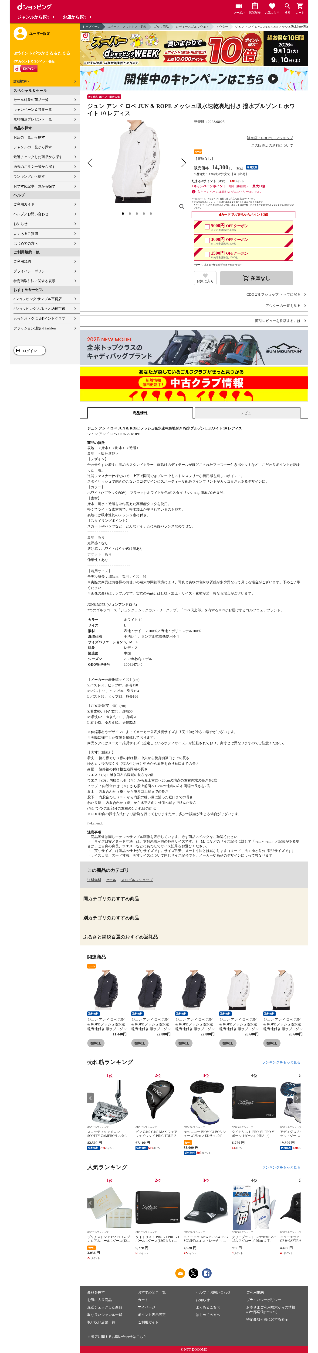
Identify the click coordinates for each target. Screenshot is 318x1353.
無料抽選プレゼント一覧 (33, 119)
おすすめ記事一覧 (152, 1292)
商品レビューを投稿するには (278, 321)
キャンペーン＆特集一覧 (33, 109)
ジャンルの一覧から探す (33, 147)
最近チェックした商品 (104, 1307)
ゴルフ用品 (161, 26)
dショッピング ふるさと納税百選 (39, 309)
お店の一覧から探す (29, 137)
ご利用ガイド (24, 204)
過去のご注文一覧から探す (34, 167)
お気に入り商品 (99, 1300)
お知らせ (20, 224)
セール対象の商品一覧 (31, 100)
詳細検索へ (22, 81)
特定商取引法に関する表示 (34, 281)
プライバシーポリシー (31, 271)
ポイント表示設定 (152, 1315)
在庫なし (95, 1043)
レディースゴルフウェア (192, 26)
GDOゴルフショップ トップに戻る (274, 294)
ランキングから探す (29, 176)
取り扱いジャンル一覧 (104, 1315)
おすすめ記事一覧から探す (34, 186)
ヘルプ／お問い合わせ (31, 214)
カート (143, 1300)
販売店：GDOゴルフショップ (270, 138)
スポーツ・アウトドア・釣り (127, 26)
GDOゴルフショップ (137, 880)
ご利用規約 (22, 261)
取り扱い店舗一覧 (101, 1322)
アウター (222, 26)
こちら (141, 1337)
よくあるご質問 (26, 233)
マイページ (146, 1307)
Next (297, 1098)
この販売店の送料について (272, 145)
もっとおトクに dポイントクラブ (39, 318)
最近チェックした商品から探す (38, 157)
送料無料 (94, 880)
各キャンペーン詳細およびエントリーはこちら (229, 192)
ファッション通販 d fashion (35, 328)
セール (111, 880)
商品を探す (96, 1292)
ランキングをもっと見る (281, 1062)
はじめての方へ (26, 243)
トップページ (91, 26)
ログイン (30, 351)
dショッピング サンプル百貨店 (38, 299)
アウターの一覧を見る (283, 306)
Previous (90, 1098)
